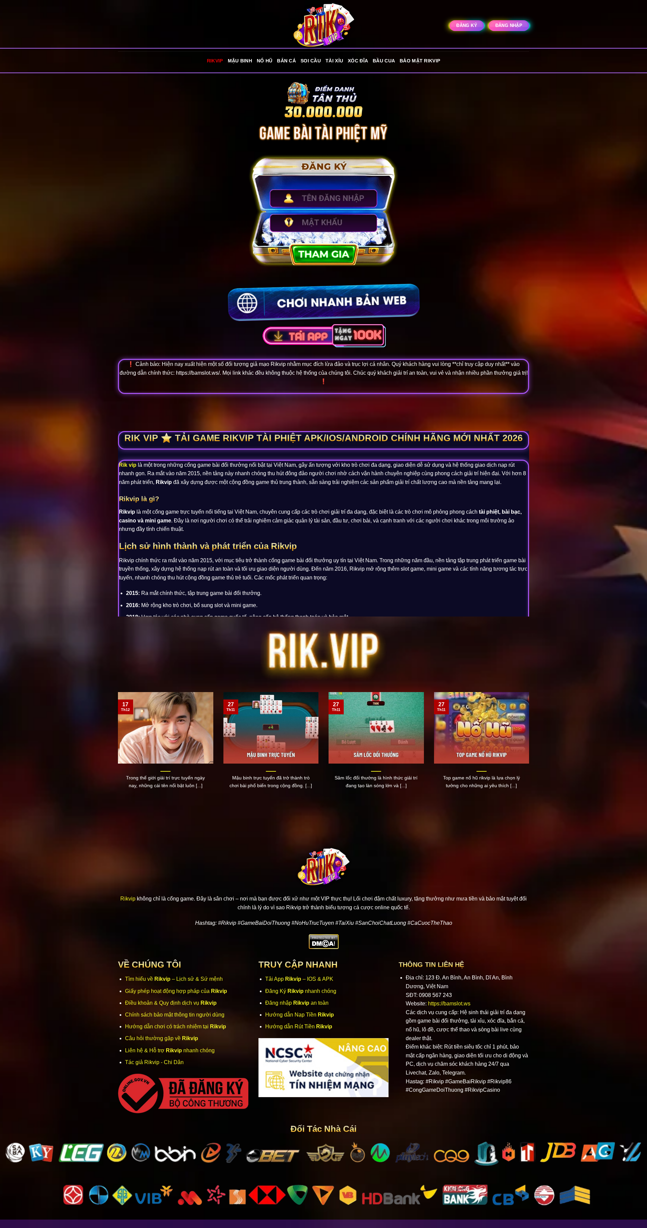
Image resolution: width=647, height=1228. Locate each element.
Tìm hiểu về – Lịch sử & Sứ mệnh (174, 979)
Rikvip (215, 60)
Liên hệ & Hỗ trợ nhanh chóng (170, 1050)
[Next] (530, 752)
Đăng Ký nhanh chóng (300, 991)
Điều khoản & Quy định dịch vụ (171, 1003)
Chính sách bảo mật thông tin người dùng (174, 1015)
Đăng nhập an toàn (297, 1003)
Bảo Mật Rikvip (420, 60)
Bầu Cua (384, 60)
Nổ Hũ (264, 60)
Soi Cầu (311, 60)
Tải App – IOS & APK (299, 979)
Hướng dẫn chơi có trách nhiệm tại (175, 1026)
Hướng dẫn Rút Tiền (298, 1026)
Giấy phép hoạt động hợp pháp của (176, 991)
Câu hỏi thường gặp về (161, 1038)
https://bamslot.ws (449, 1003)
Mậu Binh (240, 60)
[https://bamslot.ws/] (323, 25)
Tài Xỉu (334, 60)
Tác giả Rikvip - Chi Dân (154, 1062)
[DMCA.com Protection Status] (324, 941)
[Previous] (117, 752)
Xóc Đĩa (358, 60)
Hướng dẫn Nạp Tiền (299, 1015)
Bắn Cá (286, 60)
